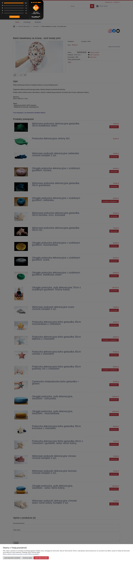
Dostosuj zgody (27, 558)
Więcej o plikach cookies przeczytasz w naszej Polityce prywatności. (21, 554)
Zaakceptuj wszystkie (41, 558)
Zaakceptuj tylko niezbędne (12, 558)
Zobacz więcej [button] (14, 16)
